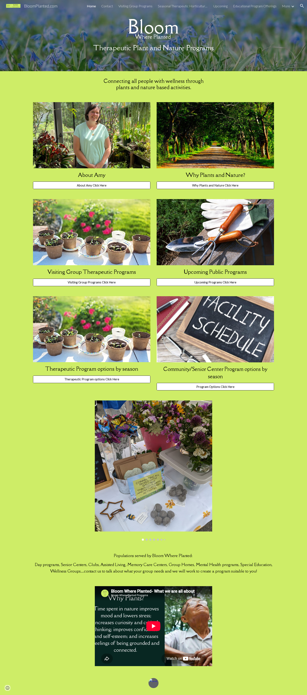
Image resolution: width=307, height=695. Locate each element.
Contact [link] (107, 6)
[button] (302, 6)
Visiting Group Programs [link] (135, 6)
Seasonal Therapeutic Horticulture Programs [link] (183, 6)
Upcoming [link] (220, 6)
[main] (153, 35)
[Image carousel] (153, 470)
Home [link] (91, 6)
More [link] (286, 6)
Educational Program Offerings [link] (255, 6)
